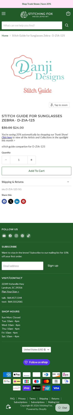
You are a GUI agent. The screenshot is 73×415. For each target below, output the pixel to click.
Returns (55, 398)
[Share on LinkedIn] (17, 201)
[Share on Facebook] (4, 201)
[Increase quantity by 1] (32, 160)
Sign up (53, 265)
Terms (32, 398)
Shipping (43, 398)
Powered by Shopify (36, 409)
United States (35, 349)
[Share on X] (10, 201)
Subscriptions (20, 402)
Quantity (6, 152)
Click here (7, 137)
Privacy (22, 398)
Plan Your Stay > (10, 291)
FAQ (12, 398)
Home (5, 35)
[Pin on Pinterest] (23, 201)
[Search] (66, 25)
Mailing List (53, 402)
